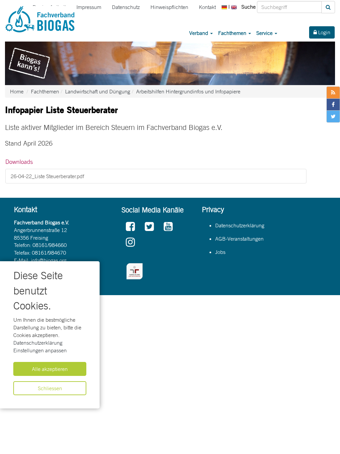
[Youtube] (168, 227)
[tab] (155, 162)
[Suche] (328, 7)
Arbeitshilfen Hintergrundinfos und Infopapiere (188, 91)
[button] (224, 6)
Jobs (220, 252)
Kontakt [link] (207, 7)
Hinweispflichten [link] (169, 7)
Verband (199, 33)
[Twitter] (149, 227)
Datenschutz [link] (126, 7)
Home (17, 91)
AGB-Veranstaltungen (239, 238)
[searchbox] (289, 7)
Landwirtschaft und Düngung (97, 91)
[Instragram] (130, 242)
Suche (248, 6)
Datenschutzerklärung (37, 342)
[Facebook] (130, 227)
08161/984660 (50, 245)
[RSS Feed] (333, 92)
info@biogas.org (48, 260)
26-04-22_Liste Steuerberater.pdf (47, 176)
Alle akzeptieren (50, 369)
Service (265, 33)
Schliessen (50, 388)
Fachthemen (233, 33)
